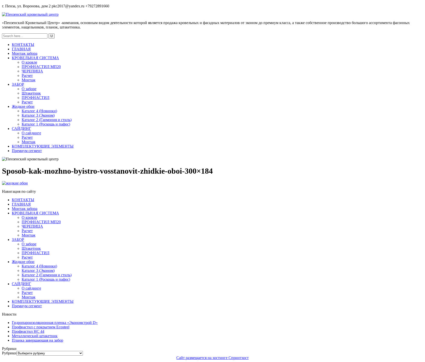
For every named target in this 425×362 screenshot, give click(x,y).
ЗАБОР (18, 84)
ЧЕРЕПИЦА (32, 71)
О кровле (29, 62)
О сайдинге (31, 133)
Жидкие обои (23, 106)
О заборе (29, 89)
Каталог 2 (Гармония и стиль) (47, 120)
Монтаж (28, 80)
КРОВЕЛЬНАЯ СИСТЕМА (35, 58)
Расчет (27, 75)
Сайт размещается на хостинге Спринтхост (212, 358)
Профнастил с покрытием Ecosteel (40, 327)
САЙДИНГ (21, 128)
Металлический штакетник (35, 336)
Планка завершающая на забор (37, 340)
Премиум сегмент (27, 151)
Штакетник (31, 93)
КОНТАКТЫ (23, 44)
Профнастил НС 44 (28, 331)
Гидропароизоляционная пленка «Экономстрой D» (55, 322)
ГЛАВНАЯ (21, 49)
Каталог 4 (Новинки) (39, 111)
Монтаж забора (24, 53)
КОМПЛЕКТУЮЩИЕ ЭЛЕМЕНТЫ (43, 146)
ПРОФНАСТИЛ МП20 (41, 67)
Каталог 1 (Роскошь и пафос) (46, 124)
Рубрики (9, 353)
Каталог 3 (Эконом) (38, 115)
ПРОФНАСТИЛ (35, 98)
